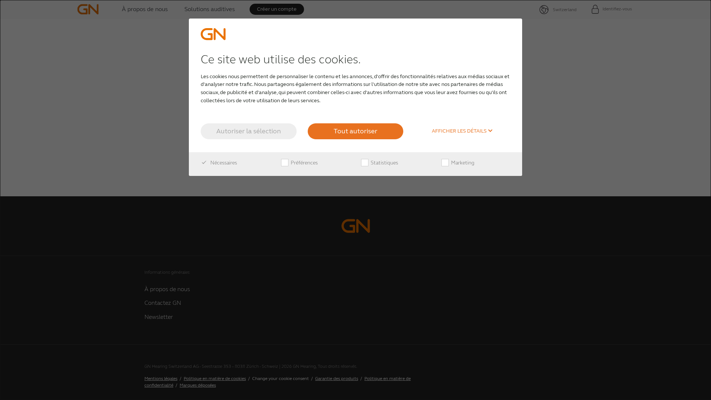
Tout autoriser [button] (355, 131)
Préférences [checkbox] (304, 163)
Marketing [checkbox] (462, 163)
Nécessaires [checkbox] (223, 163)
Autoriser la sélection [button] (248, 131)
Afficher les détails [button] (460, 131)
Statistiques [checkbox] (384, 163)
